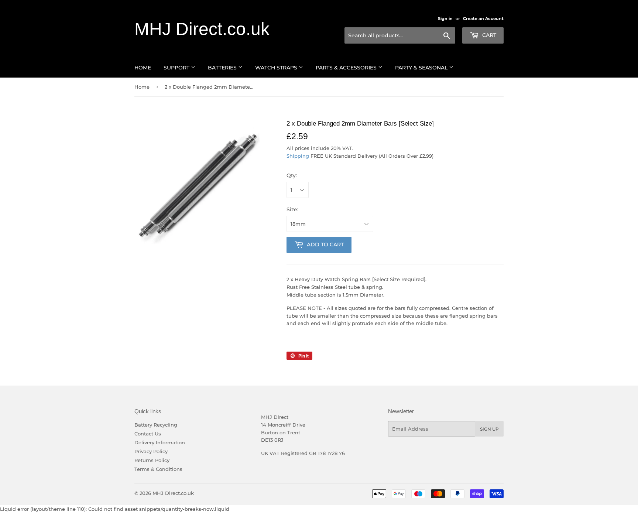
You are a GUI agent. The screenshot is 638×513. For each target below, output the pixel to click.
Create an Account (483, 18)
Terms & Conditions (158, 469)
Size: (292, 209)
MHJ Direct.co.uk (202, 29)
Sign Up (489, 429)
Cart (488, 35)
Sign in (445, 18)
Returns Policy (151, 460)
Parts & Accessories (347, 67)
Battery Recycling (155, 425)
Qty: (292, 175)
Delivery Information (159, 442)
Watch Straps (277, 67)
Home (142, 67)
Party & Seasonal (422, 67)
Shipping (298, 156)
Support (177, 67)
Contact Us (147, 434)
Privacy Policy (151, 451)
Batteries (223, 67)
